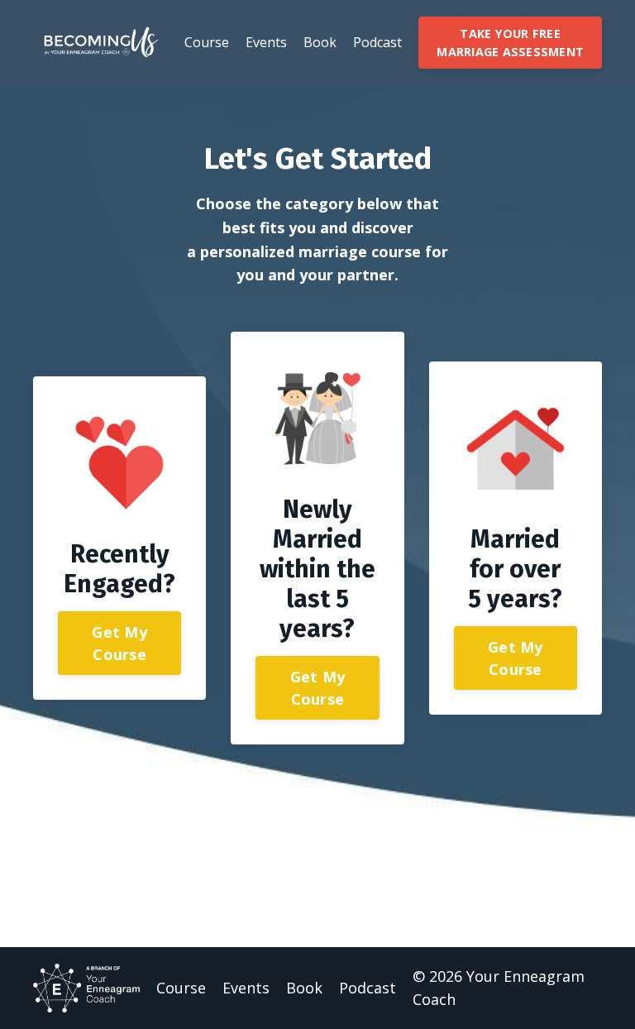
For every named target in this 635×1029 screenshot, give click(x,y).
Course (206, 42)
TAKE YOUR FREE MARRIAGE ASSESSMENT (510, 43)
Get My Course (119, 643)
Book (320, 42)
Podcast (377, 42)
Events (266, 42)
